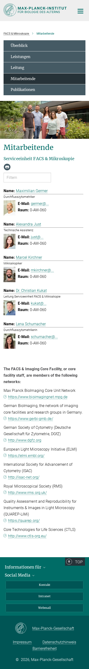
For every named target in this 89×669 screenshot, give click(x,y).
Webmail (44, 608)
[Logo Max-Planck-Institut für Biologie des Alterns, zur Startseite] (36, 10)
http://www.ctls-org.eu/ (27, 536)
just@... (37, 237)
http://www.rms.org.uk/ (27, 492)
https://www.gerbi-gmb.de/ (30, 418)
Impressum (22, 642)
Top (79, 562)
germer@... (40, 203)
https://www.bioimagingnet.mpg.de (37, 397)
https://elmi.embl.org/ (26, 455)
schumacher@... (44, 336)
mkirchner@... (42, 270)
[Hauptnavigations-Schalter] (80, 11)
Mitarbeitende (23, 79)
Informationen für (23, 567)
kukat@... (39, 303)
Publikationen (23, 89)
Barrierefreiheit (45, 648)
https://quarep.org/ (24, 520)
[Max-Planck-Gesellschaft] (23, 628)
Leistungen (20, 56)
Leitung (17, 67)
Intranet (44, 596)
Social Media (18, 575)
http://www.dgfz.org (24, 440)
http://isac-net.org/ (23, 477)
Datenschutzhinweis (59, 642)
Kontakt (44, 585)
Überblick (19, 45)
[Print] (7, 167)
